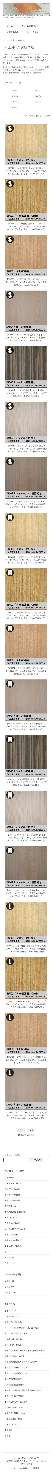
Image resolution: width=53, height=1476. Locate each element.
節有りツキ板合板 (12, 1200)
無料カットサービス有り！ (16, 1368)
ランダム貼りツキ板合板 (15, 1229)
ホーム (10, 26)
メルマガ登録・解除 (13, 1419)
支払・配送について (30, 26)
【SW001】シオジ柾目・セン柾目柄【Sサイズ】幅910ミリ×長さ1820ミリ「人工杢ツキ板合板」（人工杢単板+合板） (26, 171)
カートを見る (33, 32)
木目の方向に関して (13, 1379)
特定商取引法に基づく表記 (16, 1461)
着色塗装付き (10, 1206)
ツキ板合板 (9, 1178)
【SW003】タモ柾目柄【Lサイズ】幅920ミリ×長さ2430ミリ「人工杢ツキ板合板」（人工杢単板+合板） (26, 1060)
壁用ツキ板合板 (11, 1234)
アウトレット (10, 1263)
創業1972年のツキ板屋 (14, 1356)
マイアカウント (11, 1424)
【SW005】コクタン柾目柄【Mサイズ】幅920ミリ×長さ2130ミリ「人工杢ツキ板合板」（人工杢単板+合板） (26, 782)
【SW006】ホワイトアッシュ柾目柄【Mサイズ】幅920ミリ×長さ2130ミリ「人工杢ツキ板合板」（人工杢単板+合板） (26, 838)
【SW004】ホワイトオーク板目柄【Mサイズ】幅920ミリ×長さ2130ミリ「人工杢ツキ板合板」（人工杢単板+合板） (26, 726)
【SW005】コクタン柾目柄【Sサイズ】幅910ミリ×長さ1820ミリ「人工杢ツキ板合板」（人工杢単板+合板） (26, 393)
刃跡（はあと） (11, 1217)
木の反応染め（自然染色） (16, 1212)
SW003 (14, 96)
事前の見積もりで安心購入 (16, 1402)
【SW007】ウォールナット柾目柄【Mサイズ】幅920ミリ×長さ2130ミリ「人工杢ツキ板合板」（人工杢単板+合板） (26, 893)
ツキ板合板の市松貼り (14, 1339)
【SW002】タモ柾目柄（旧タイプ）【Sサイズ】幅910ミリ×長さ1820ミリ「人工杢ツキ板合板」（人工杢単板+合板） (26, 226)
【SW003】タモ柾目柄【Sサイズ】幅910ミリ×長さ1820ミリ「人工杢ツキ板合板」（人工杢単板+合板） (26, 282)
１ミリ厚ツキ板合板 (13, 1246)
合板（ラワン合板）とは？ (16, 1373)
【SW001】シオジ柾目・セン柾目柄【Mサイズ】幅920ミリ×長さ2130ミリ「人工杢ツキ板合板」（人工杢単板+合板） (26, 560)
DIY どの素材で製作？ (15, 1396)
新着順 (47, 116)
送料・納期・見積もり (14, 1345)
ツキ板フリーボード (13, 1183)
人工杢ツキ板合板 (17, 40)
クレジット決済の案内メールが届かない (22, 1328)
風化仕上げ (9, 1281)
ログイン (8, 1436)
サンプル (8, 1252)
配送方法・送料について (15, 1413)
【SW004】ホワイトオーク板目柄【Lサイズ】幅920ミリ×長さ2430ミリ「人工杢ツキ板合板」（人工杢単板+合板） (26, 1115)
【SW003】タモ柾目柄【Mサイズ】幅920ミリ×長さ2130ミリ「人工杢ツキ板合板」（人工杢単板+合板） (26, 671)
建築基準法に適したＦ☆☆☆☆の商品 (21, 1362)
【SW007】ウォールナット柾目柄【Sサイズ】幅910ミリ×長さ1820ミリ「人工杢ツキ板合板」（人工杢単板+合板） (26, 504)
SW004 (38, 96)
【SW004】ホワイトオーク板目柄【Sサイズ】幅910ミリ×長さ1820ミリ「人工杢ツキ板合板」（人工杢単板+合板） (26, 337)
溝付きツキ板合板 (12, 1195)
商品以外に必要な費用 (14, 1385)
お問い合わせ (13, 32)
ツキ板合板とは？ (12, 1316)
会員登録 (8, 1430)
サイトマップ (10, 1311)
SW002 (38, 91)
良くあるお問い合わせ (14, 1322)
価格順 (38, 116)
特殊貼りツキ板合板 (13, 1240)
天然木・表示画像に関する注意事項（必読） (24, 1390)
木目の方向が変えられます (16, 1333)
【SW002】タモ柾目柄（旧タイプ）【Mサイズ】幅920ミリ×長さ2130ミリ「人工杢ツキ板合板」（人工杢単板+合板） (26, 615)
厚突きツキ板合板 (12, 1189)
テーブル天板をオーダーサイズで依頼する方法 (25, 1350)
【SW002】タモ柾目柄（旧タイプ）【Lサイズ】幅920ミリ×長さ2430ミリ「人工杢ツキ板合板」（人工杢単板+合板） (26, 1004)
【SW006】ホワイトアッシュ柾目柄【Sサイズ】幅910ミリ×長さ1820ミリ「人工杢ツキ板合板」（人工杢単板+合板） (26, 449)
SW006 (38, 102)
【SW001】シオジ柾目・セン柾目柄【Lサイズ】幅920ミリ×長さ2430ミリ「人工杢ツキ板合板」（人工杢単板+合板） (26, 949)
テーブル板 (9, 1257)
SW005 (14, 102)
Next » (32, 1130)
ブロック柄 (9, 1287)
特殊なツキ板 (10, 1292)
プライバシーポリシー (38, 1461)
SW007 (14, 107)
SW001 (14, 91)
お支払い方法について (14, 1407)
